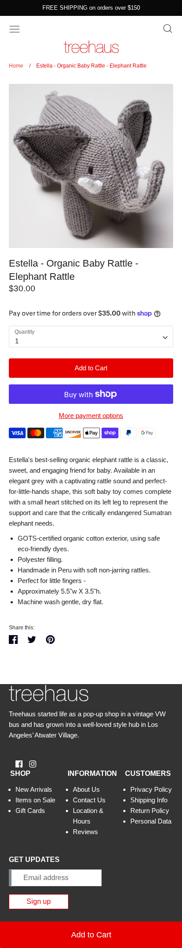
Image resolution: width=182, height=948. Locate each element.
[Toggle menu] (14, 28)
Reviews (85, 831)
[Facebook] (16, 763)
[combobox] (91, 337)
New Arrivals (33, 789)
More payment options (91, 415)
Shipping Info (148, 800)
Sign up (39, 901)
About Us (86, 789)
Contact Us (89, 800)
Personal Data (150, 821)
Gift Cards (30, 810)
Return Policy (149, 810)
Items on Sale (35, 800)
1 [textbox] (17, 341)
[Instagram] (29, 763)
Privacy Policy (151, 789)
